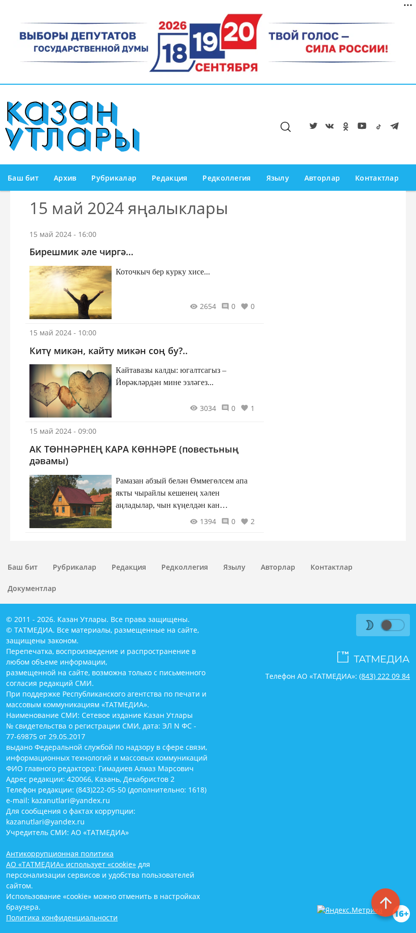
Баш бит (23, 178)
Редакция (169, 178)
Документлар (32, 588)
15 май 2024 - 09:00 (62, 431)
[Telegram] (393, 127)
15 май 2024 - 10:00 (62, 332)
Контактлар (377, 178)
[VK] (328, 127)
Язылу (277, 178)
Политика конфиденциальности (62, 917)
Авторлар (322, 178)
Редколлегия (226, 178)
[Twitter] (311, 127)
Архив (65, 178)
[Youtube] (360, 127)
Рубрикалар (113, 178)
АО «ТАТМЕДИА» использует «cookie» (71, 864)
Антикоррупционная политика (60, 853)
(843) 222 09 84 (384, 676)
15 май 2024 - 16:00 (62, 234)
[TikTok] (376, 127)
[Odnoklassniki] (344, 127)
